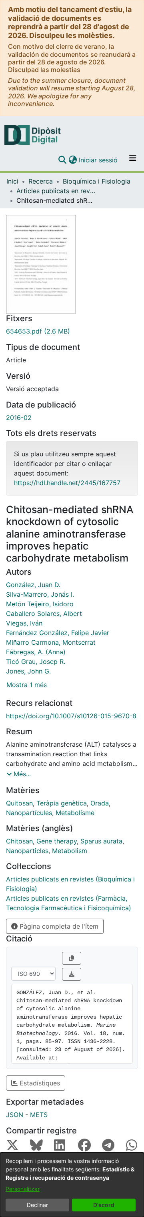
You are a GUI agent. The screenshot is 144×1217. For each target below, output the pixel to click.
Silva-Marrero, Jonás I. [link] (40, 594)
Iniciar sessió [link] (98, 160)
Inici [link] (12, 181)
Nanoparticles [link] (27, 851)
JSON (14, 1115)
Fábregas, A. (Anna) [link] (36, 652)
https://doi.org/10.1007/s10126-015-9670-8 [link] (71, 716)
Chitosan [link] (19, 841)
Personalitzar (23, 1188)
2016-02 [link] (19, 418)
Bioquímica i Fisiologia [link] (96, 181)
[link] (72, 331)
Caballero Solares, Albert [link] (44, 613)
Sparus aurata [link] (101, 841)
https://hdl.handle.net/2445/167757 (67, 483)
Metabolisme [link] (75, 813)
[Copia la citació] (71, 958)
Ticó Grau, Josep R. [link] (35, 661)
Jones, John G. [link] (28, 671)
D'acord (103, 1204)
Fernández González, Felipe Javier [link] (57, 633)
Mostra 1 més (26, 685)
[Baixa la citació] (71, 974)
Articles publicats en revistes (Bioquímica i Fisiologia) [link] (56, 191)
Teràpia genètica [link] (61, 803)
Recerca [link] (40, 181)
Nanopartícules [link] (29, 813)
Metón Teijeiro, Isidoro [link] (40, 604)
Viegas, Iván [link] (24, 623)
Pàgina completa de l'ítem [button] (58, 926)
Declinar (37, 1204)
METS (39, 1115)
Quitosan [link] (19, 803)
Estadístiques (39, 1083)
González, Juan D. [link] (33, 585)
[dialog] (72, 1185)
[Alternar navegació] (133, 160)
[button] (62, 160)
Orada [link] (99, 803)
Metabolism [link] (69, 851)
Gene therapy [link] (56, 841)
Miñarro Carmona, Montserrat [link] (51, 642)
